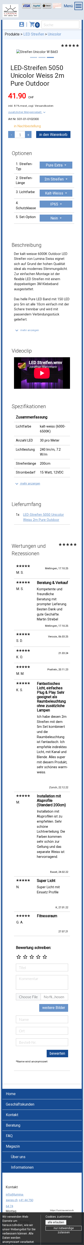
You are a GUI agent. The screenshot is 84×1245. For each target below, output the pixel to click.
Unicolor (54, 34)
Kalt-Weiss (54, 193)
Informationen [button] (22, 1167)
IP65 (54, 204)
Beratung (13, 1125)
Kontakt (12, 1115)
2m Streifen (55, 179)
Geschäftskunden (20, 1104)
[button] (27, 112)
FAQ (9, 1136)
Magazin (13, 1146)
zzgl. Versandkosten (40, 105)
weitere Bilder (53, 1007)
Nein (54, 218)
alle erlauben (56, 1222)
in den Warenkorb (53, 134)
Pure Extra (54, 165)
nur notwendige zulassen (64, 1229)
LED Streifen (33, 34)
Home (11, 1094)
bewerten (57, 1053)
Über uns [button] (18, 1157)
